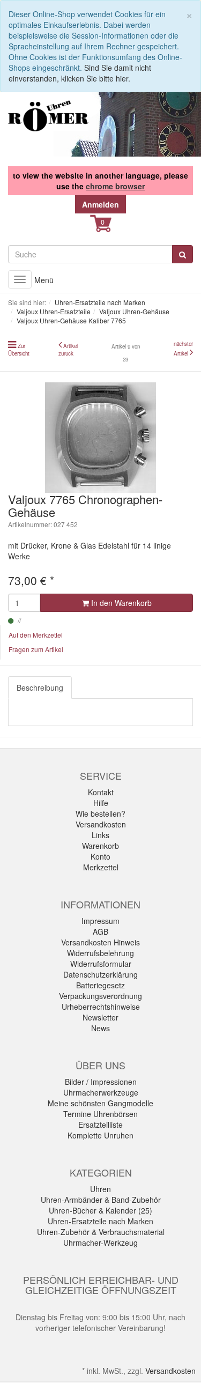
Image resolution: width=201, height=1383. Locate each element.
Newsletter (100, 1017)
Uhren (100, 1189)
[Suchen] (182, 254)
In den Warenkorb (120, 602)
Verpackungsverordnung (100, 995)
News (100, 1028)
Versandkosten (101, 824)
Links (100, 835)
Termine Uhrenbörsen (100, 1113)
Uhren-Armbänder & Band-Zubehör (101, 1199)
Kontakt (101, 792)
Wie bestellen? (100, 813)
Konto (100, 856)
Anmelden (100, 204)
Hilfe (100, 802)
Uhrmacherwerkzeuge (100, 1092)
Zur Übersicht (18, 349)
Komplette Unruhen (100, 1135)
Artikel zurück (68, 349)
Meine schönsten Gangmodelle (100, 1103)
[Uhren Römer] (48, 115)
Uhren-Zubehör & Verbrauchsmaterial (101, 1231)
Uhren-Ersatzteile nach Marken (100, 1221)
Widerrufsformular (100, 963)
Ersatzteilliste (100, 1124)
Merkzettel (100, 867)
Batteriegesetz (100, 985)
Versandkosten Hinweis (100, 942)
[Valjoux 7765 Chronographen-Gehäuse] (100, 437)
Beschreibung (40, 687)
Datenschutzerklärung (100, 974)
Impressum (100, 920)
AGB (100, 931)
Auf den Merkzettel (36, 634)
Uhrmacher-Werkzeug (100, 1242)
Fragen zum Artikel (36, 649)
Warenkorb (100, 845)
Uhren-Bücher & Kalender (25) (100, 1210)
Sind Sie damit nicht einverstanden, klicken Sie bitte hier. (80, 73)
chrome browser (115, 186)
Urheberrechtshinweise (101, 1006)
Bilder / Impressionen (101, 1081)
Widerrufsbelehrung (100, 953)
